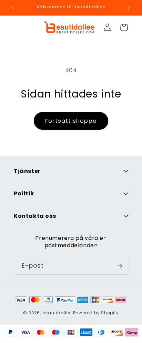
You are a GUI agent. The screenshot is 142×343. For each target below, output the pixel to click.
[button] (123, 27)
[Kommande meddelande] (128, 7)
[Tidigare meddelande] (13, 7)
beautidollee (57, 313)
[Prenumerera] (119, 266)
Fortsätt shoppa (71, 121)
